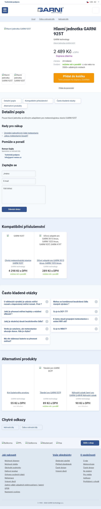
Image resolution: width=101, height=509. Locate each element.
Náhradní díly (63, 19)
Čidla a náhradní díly (47, 19)
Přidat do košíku (74, 78)
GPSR (7, 488)
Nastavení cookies (12, 492)
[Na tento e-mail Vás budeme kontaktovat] (32, 181)
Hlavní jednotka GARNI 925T (75, 31)
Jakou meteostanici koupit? (16, 136)
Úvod (33, 19)
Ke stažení (87, 471)
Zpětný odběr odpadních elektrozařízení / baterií (24, 485)
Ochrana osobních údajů (15, 474)
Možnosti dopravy (12, 461)
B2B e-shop (88, 443)
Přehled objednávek (64, 464)
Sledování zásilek (63, 461)
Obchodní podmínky (13, 468)
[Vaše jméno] (32, 174)
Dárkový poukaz (11, 471)
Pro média (87, 474)
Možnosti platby (11, 464)
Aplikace (86, 478)
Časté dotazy (61, 468)
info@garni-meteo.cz (13, 157)
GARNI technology (61, 39)
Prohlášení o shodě (91, 481)
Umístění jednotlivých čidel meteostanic (21, 133)
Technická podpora (12, 155)
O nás (85, 461)
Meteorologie (88, 464)
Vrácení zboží (10, 481)
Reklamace (9, 478)
